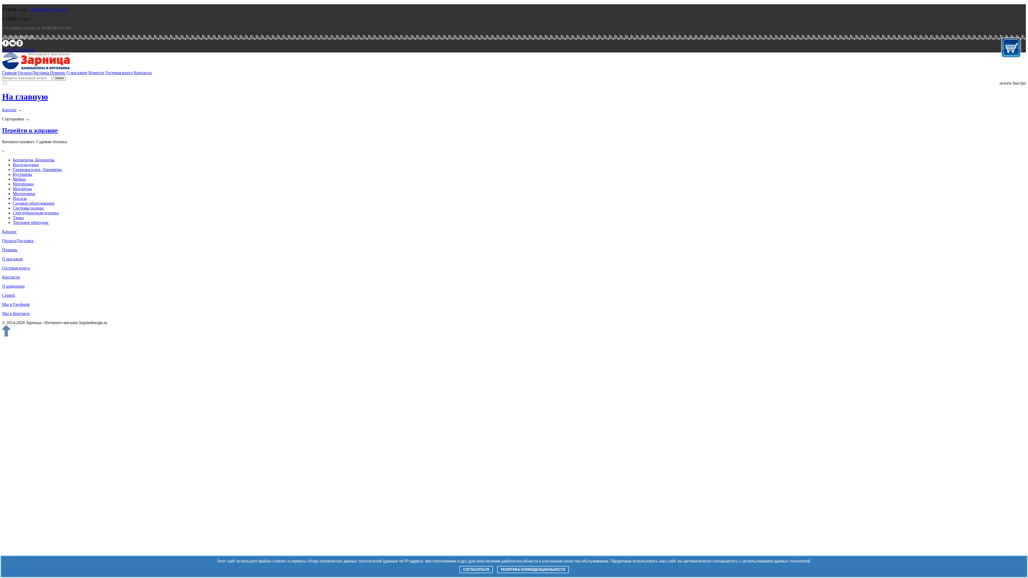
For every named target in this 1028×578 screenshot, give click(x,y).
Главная (9, 72)
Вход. (7, 50)
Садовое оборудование (34, 203)
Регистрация (23, 50)
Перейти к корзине (30, 130)
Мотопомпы (24, 193)
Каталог (9, 110)
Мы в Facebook (16, 304)
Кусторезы (22, 174)
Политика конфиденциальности (533, 570)
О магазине (76, 72)
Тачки (18, 217)
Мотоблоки (23, 184)
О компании (13, 286)
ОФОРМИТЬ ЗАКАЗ (49, 9)
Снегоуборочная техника (36, 213)
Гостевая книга (119, 72)
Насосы (20, 198)
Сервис (9, 295)
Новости (96, 72)
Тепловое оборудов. (31, 222)
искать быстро (1013, 83)
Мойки (19, 179)
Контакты (143, 72)
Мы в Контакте (16, 313)
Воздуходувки (26, 164)
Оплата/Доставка (34, 72)
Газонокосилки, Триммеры (37, 169)
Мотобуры (22, 189)
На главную (25, 96)
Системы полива (28, 208)
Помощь (57, 72)
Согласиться (476, 570)
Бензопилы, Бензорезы (33, 160)
